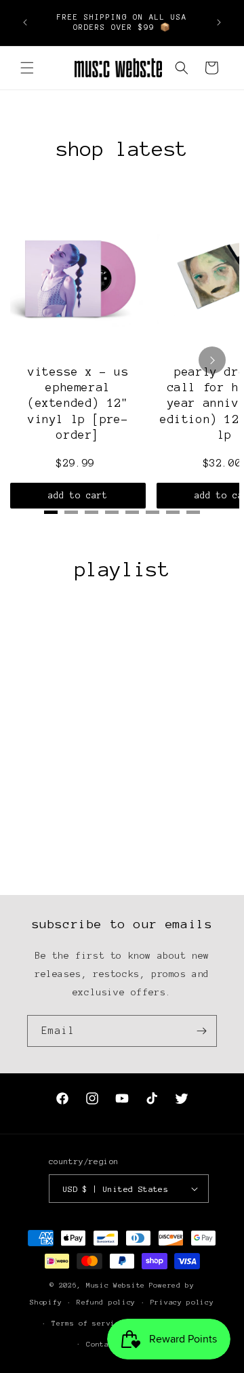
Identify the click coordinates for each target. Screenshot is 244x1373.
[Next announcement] (219, 22)
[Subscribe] (201, 1031)
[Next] (212, 360)
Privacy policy (182, 1302)
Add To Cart (78, 495)
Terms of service (88, 1323)
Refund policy (106, 1302)
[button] (27, 68)
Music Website (115, 1285)
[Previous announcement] (25, 22)
